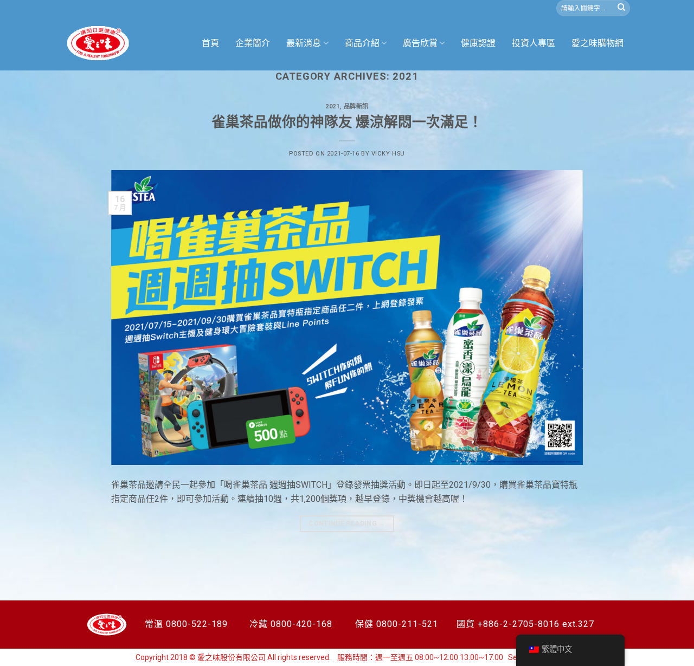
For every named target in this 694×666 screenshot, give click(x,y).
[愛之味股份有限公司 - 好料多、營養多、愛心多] (98, 43)
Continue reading (347, 523)
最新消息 (303, 43)
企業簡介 (252, 43)
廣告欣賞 (420, 43)
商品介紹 (362, 43)
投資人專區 (533, 43)
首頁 (210, 43)
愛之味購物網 (597, 43)
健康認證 (478, 43)
